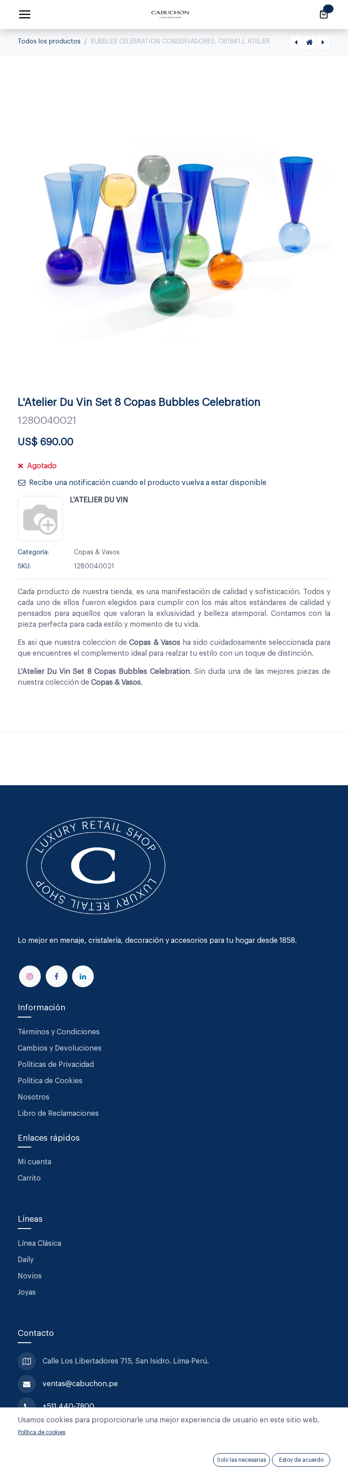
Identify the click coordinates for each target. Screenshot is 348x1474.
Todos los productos (49, 41)
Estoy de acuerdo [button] (301, 1460)
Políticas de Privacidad (56, 1064)
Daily (26, 1259)
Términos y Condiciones (60, 1032)
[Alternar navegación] (24, 14)
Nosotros (33, 1097)
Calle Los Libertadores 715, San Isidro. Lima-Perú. (127, 1361)
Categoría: (33, 552)
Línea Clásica (39, 1243)
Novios (30, 1276)
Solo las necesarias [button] (241, 1460)
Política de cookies (41, 1432)
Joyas (27, 1292)
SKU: (24, 566)
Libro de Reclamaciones (58, 1113)
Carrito (29, 1178)
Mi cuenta (34, 1162)
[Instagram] (30, 976)
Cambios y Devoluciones (60, 1048)
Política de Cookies (50, 1081)
